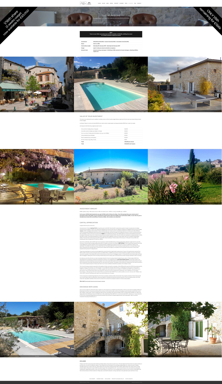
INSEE (81, 230)
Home (99, 3)
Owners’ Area (100, 378)
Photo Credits (129, 378)
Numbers (130, 3)
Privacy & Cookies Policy (118, 378)
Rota (126, 3)
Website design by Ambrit (137, 382)
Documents (92, 378)
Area (107, 3)
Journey (121, 3)
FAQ (135, 3)
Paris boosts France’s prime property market (95, 281)
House (103, 3)
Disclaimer (107, 378)
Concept (116, 3)
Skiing (111, 3)
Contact (139, 3)
